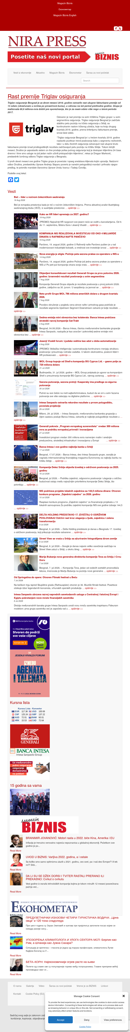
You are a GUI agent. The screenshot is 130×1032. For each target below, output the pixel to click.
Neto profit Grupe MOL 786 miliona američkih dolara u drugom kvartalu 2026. (78, 295)
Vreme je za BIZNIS (86, 985)
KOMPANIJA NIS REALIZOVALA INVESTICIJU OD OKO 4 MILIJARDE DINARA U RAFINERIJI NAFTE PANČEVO (77, 235)
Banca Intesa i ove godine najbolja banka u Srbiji (66, 446)
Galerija (30, 985)
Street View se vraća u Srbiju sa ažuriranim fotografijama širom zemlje (78, 538)
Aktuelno (40, 72)
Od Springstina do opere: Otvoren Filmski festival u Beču (45, 577)
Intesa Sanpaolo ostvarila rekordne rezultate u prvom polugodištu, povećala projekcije (76, 404)
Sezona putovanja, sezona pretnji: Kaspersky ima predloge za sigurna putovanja (78, 383)
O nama (17, 985)
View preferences (113, 1019)
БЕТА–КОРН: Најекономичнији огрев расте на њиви (60, 962)
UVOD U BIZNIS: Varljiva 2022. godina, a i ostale (57, 857)
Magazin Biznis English (64, 15)
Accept (60, 1019)
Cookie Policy (85, 1026)
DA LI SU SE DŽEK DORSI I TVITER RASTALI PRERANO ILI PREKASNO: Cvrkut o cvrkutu (65, 877)
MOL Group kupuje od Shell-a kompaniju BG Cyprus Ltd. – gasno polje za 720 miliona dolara (80, 363)
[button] (123, 996)
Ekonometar (75, 72)
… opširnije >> (72, 207)
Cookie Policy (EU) (35, 993)
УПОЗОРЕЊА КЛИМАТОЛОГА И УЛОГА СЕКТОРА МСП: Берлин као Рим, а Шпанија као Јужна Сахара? (71, 941)
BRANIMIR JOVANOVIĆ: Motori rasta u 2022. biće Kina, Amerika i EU (70, 838)
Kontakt (17, 993)
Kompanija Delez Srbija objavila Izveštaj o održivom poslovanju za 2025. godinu (79, 468)
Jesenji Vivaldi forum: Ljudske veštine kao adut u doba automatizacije (77, 341)
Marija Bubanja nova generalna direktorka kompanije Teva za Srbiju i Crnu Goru (80, 558)
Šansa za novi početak (97, 72)
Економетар (65, 9)
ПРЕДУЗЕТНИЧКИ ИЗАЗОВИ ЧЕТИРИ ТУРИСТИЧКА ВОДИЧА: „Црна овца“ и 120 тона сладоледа (72, 919)
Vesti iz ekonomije (22, 72)
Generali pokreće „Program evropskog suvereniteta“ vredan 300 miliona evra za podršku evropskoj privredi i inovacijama (79, 427)
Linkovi (104, 985)
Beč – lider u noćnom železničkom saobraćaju (39, 197)
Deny (87, 1019)
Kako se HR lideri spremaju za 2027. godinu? (64, 214)
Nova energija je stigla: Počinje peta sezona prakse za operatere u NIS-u (79, 254)
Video (41, 985)
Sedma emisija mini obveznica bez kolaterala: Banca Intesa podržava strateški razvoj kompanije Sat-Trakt (77, 319)
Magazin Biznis (64, 3)
